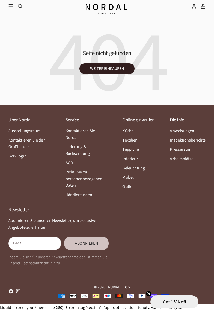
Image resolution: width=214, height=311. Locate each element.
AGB (69, 163)
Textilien (130, 140)
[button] (174, 301)
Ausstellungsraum (24, 131)
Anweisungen (182, 131)
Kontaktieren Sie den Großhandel (27, 143)
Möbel (127, 177)
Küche (127, 131)
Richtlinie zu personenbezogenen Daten (84, 178)
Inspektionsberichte (188, 140)
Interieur (130, 159)
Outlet (127, 187)
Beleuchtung (133, 168)
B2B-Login (17, 156)
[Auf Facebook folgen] (11, 291)
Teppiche (130, 149)
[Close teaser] (148, 293)
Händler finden (79, 195)
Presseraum (180, 149)
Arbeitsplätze (181, 159)
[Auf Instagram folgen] (18, 291)
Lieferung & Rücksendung (78, 150)
